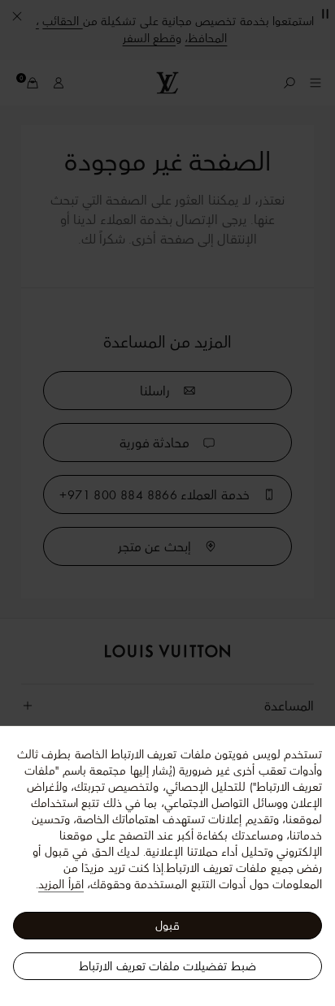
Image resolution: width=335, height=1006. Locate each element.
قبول (167, 925)
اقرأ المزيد (60, 884)
